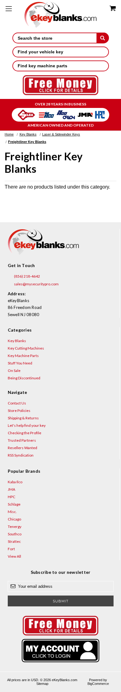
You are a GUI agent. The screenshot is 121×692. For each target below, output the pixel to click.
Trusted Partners (22, 440)
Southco (14, 534)
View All (14, 556)
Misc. (12, 511)
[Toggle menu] (8, 8)
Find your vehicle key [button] (40, 51)
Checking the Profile (24, 433)
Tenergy (14, 526)
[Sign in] (61, 650)
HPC (11, 496)
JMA (11, 489)
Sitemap (42, 683)
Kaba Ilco (15, 482)
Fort (11, 549)
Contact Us (17, 403)
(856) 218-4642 (26, 276)
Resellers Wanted (22, 447)
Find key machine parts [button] (42, 65)
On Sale (14, 370)
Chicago (14, 519)
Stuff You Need (20, 363)
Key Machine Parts (23, 355)
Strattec (14, 541)
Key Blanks (17, 340)
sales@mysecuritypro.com (36, 284)
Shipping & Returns (23, 418)
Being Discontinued (24, 378)
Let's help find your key (27, 425)
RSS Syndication (21, 455)
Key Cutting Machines (26, 348)
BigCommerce (98, 683)
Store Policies (19, 410)
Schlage (14, 504)
